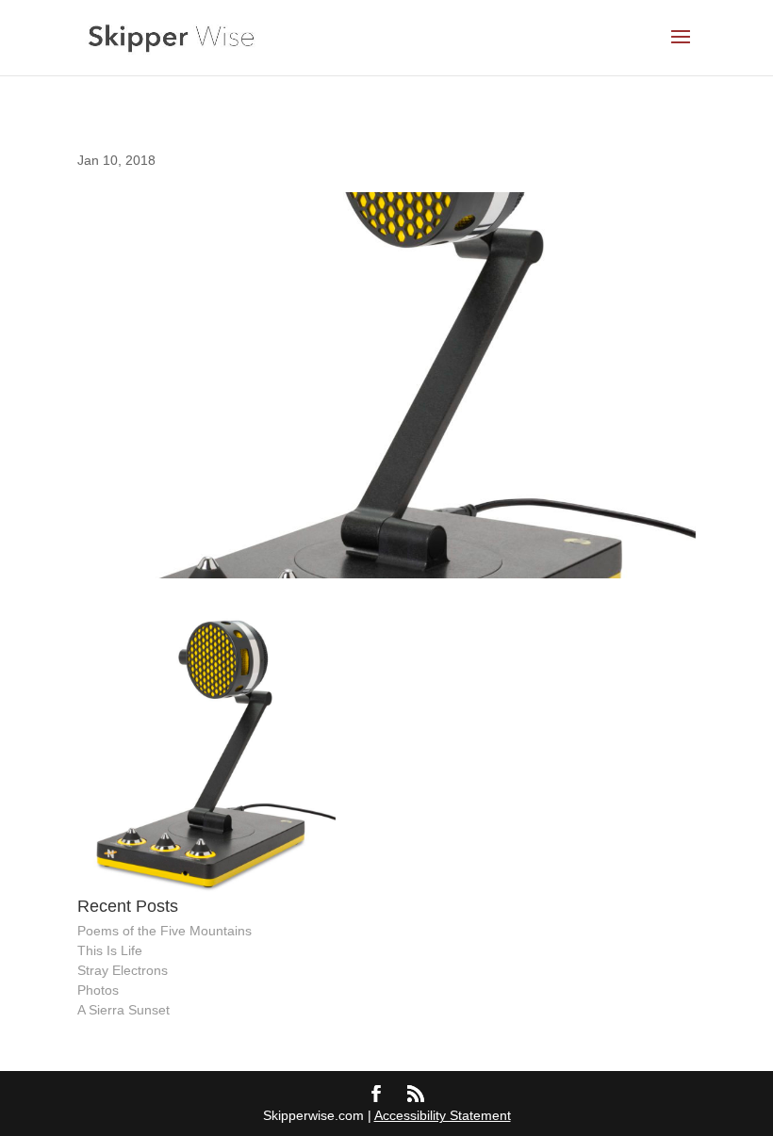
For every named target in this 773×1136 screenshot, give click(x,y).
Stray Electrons (122, 970)
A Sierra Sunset (123, 1009)
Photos (98, 990)
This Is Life (109, 950)
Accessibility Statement (442, 1115)
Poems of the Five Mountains (164, 930)
